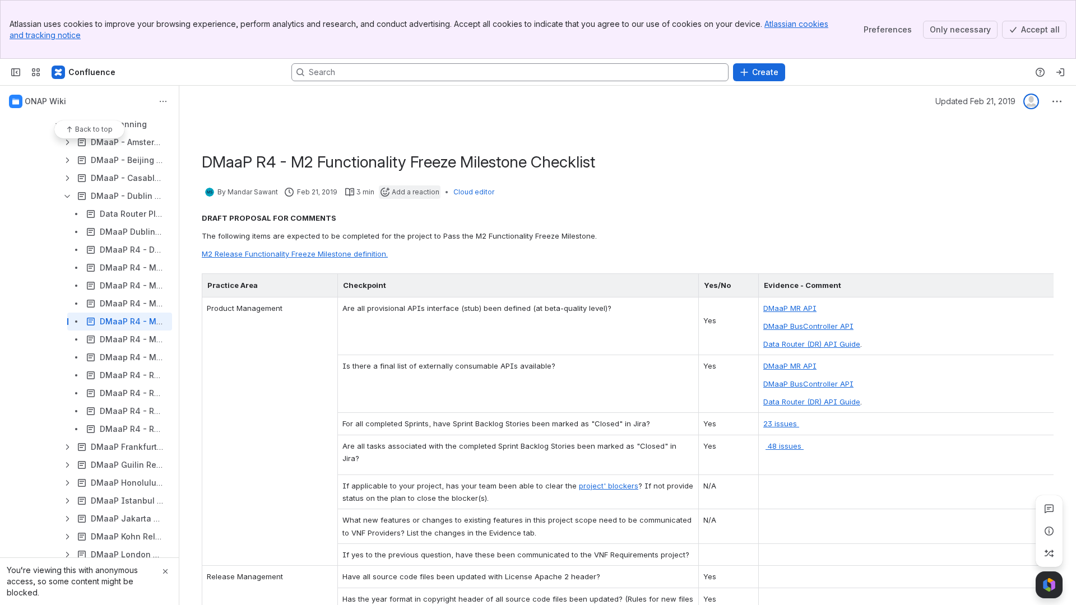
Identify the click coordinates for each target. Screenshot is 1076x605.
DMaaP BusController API (808, 326)
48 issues (785, 445)
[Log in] (1060, 72)
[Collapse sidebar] (16, 72)
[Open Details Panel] (1049, 531)
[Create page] (1049, 553)
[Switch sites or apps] (36, 72)
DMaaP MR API (790, 308)
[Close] (165, 571)
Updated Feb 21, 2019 (975, 101)
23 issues (781, 423)
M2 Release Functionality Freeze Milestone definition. (295, 253)
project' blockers (608, 485)
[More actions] (163, 101)
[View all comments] (1049, 509)
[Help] (1040, 72)
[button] (326, 285)
